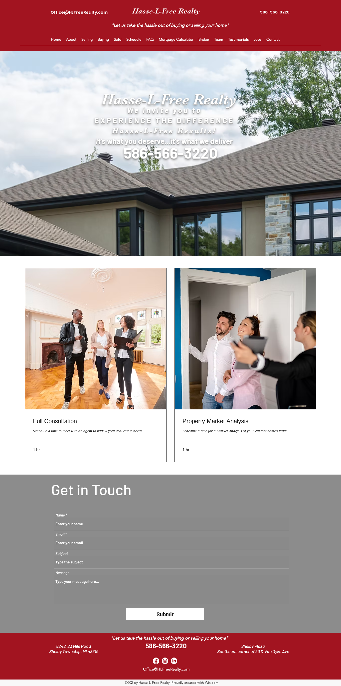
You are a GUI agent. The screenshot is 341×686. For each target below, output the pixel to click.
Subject (61, 553)
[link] (96, 421)
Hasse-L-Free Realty (166, 11)
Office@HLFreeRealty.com (79, 12)
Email (59, 534)
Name (60, 515)
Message (62, 573)
